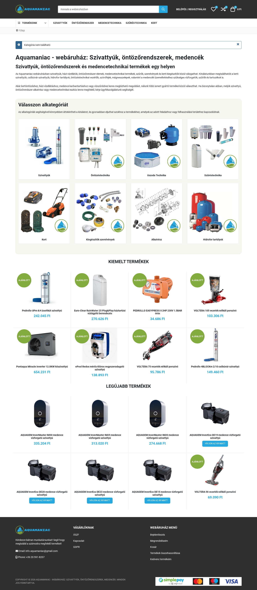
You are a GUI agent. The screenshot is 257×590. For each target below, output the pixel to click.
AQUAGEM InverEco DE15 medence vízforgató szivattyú (157, 493)
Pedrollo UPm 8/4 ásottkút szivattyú (42, 310)
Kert (44, 239)
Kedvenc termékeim (160, 559)
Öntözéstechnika (100, 175)
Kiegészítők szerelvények (100, 239)
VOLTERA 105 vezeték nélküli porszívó (215, 310)
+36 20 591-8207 (35, 557)
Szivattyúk (44, 175)
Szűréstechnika (213, 175)
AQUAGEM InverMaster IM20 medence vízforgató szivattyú (157, 436)
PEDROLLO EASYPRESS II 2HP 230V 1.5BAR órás (157, 312)
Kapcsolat (78, 540)
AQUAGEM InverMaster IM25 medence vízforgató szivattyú (99, 436)
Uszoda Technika (156, 175)
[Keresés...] (163, 9)
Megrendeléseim (159, 540)
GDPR (76, 547)
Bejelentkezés (157, 534)
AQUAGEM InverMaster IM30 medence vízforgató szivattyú (42, 436)
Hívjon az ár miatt (215, 443)
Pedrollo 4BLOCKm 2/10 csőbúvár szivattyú (215, 366)
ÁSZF (76, 534)
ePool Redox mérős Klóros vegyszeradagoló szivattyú (99, 368)
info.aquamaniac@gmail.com (42, 551)
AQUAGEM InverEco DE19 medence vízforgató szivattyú (215, 436)
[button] (213, 9)
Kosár (153, 547)
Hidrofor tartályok (213, 239)
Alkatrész (156, 239)
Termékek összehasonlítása (165, 553)
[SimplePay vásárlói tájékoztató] (198, 581)
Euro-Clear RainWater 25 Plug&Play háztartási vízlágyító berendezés (100, 312)
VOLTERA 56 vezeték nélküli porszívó (215, 491)
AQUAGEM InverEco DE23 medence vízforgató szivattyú (99, 493)
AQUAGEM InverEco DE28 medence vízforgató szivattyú (42, 493)
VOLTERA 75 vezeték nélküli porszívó (157, 366)
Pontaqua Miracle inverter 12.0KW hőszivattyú (42, 366)
